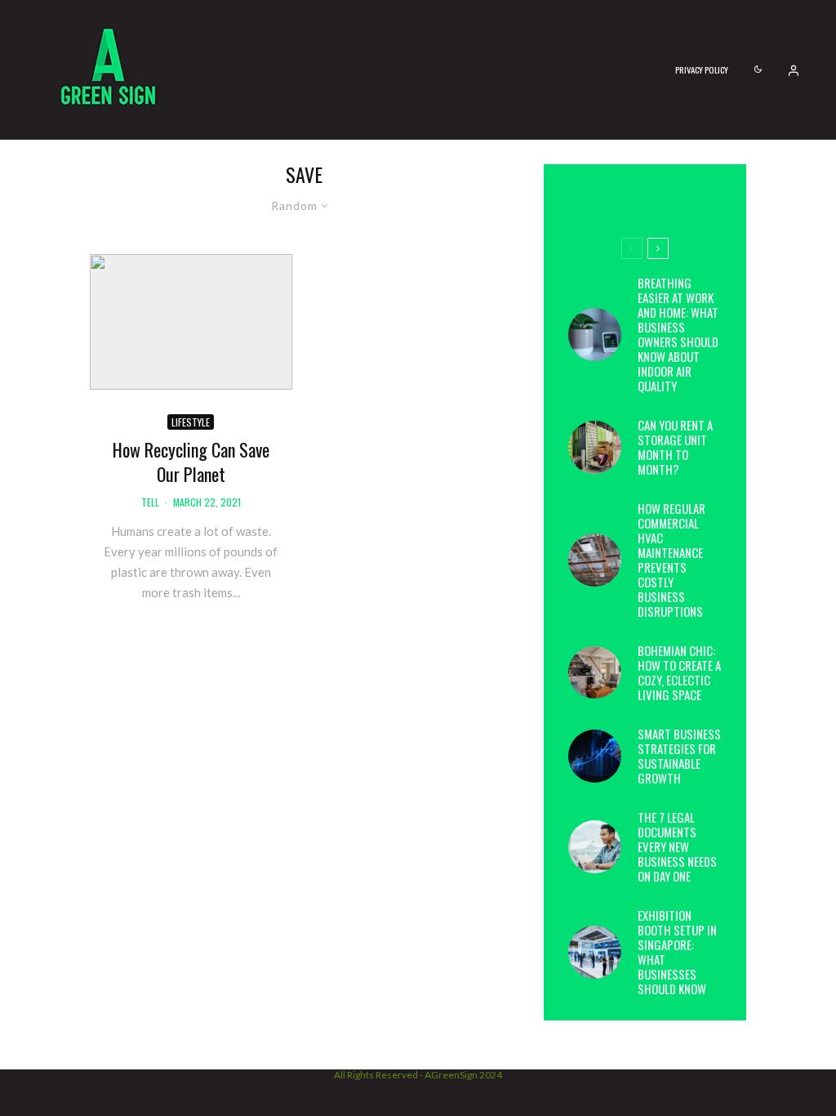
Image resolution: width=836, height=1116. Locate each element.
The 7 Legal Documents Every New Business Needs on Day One (677, 846)
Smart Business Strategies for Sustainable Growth (679, 755)
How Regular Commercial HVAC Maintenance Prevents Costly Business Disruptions (671, 559)
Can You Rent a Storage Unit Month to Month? (675, 446)
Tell (150, 502)
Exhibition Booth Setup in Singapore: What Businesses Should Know (677, 952)
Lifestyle (190, 422)
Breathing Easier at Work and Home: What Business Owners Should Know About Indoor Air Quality (678, 334)
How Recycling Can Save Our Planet (191, 462)
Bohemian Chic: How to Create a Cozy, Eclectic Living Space (679, 672)
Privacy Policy (701, 69)
